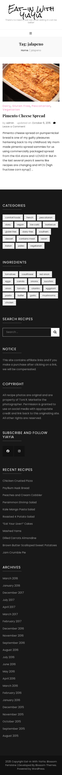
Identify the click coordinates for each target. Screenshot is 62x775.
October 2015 (12, 721)
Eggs (8, 281)
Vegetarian (11, 110)
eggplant (51, 288)
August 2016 (10, 650)
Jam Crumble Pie (14, 552)
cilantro (36, 288)
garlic (33, 295)
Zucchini (48, 281)
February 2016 (12, 693)
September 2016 (14, 643)
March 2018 (10, 578)
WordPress (38, 769)
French (30, 217)
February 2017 (12, 621)
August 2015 (10, 736)
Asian (44, 238)
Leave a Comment (14, 126)
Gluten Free (21, 106)
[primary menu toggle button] (31, 33)
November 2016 (13, 636)
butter (21, 295)
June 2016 (9, 664)
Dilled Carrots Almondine (19, 538)
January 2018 (11, 586)
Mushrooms (48, 295)
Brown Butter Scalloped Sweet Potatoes (30, 545)
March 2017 (10, 614)
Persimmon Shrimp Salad (20, 502)
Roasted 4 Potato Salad (18, 517)
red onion (44, 274)
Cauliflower (27, 274)
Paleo (21, 245)
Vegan (20, 224)
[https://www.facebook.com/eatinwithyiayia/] (8, 451)
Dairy (7, 106)
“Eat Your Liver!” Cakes (18, 524)
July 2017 (8, 600)
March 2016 (10, 686)
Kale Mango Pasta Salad (19, 509)
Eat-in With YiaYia (31, 12)
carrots (20, 281)
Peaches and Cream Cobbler (22, 495)
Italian (8, 245)
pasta (8, 295)
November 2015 (13, 714)
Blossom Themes (45, 765)
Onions (34, 281)
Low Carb (34, 224)
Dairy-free (27, 231)
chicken (9, 302)
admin (10, 123)
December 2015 (13, 707)
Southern (43, 231)
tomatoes (10, 274)
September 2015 (14, 729)
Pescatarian (41, 106)
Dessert (9, 238)
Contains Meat (27, 238)
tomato (21, 288)
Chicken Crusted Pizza (18, 481)
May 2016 (9, 671)
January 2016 (11, 700)
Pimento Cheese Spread (24, 115)
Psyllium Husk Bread (16, 488)
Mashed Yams (12, 531)
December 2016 (13, 629)
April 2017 (9, 607)
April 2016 (9, 679)
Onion (8, 288)
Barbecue (50, 224)
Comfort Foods (12, 217)
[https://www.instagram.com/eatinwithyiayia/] (19, 451)
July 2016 (8, 657)
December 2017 (13, 593)
